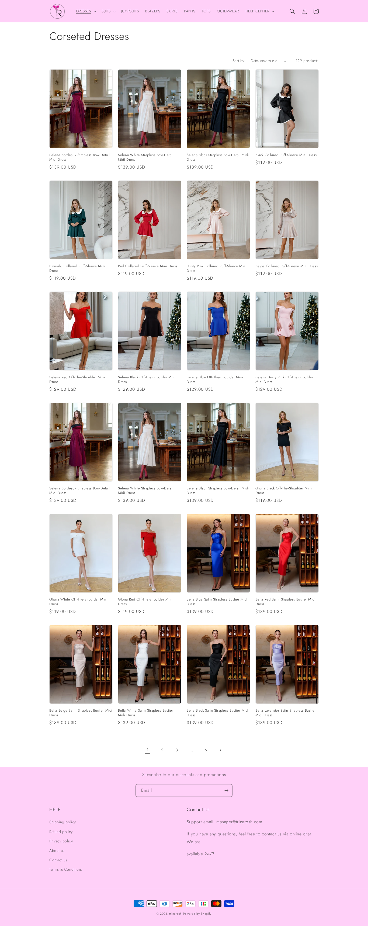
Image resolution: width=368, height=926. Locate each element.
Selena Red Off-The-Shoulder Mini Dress (77, 379)
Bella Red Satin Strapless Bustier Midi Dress (285, 601)
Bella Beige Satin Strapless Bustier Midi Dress (80, 713)
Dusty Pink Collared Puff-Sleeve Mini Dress (217, 268)
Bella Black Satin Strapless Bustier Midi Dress (218, 713)
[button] (85, 11)
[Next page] (220, 750)
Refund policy (61, 831)
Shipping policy (62, 822)
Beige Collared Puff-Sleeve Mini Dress (286, 266)
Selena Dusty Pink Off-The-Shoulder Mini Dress (284, 379)
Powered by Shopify (197, 913)
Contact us (58, 860)
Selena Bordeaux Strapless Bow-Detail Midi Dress (79, 157)
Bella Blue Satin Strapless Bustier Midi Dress (217, 601)
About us (57, 850)
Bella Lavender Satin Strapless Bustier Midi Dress (285, 713)
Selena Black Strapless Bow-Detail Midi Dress (218, 157)
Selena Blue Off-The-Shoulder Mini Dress (215, 379)
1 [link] (148, 750)
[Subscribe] (226, 790)
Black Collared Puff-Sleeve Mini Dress (286, 155)
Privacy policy (61, 841)
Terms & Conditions (66, 869)
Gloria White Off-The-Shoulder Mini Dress (78, 601)
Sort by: (238, 60)
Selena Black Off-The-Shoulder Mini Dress (146, 379)
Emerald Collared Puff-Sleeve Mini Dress (77, 268)
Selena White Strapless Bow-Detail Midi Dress (145, 157)
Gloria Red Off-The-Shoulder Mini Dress (145, 601)
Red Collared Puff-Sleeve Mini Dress (147, 266)
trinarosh (175, 913)
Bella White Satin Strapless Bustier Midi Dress (145, 713)
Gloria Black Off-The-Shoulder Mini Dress (283, 490)
